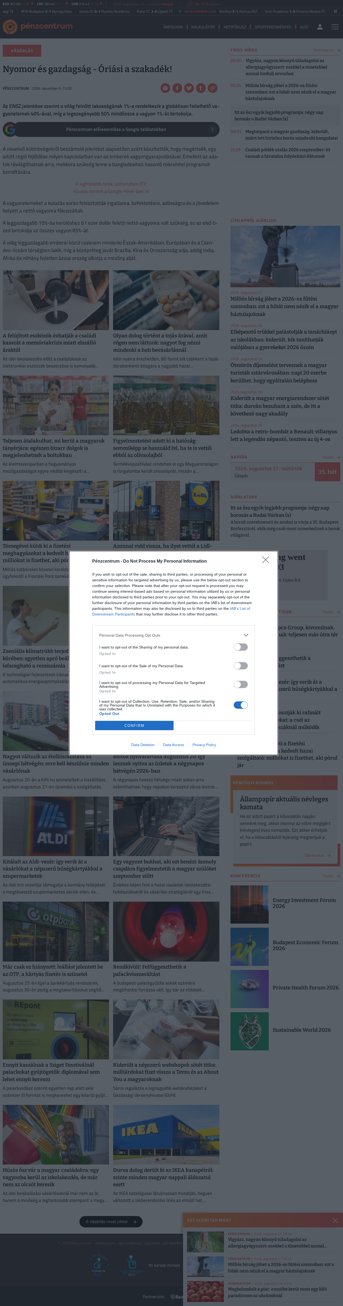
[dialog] (173, 653)
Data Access (173, 745)
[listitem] (173, 635)
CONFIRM (134, 726)
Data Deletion (143, 745)
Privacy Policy (204, 745)
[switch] (241, 647)
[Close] (267, 561)
